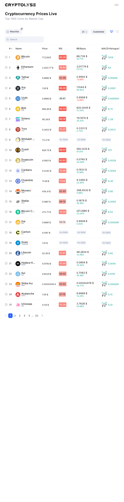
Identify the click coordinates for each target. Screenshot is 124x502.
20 (36, 315)
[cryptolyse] (20, 5)
